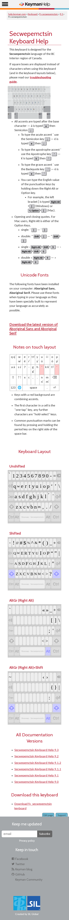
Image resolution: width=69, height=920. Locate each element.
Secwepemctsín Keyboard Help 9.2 (36, 756)
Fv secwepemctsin (48, 14)
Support (62, 815)
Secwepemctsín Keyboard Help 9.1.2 (37, 763)
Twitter (20, 864)
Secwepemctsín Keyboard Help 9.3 (36, 750)
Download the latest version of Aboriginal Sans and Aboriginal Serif (33, 328)
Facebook (21, 859)
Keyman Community (28, 879)
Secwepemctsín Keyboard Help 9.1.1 (37, 769)
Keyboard (33, 14)
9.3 (61, 14)
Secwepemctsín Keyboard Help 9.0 (36, 782)
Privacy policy (27, 840)
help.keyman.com (17, 14)
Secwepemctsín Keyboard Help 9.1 (36, 775)
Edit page (48, 815)
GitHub (20, 874)
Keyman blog (23, 869)
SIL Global (33, 914)
